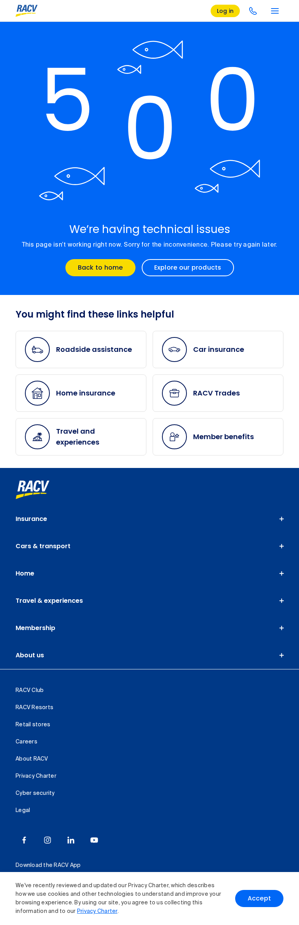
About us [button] (30, 655)
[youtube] (94, 840)
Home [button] (25, 573)
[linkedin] (70, 840)
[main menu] (274, 10)
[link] (41, 489)
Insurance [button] (31, 518)
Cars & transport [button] (43, 546)
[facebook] (24, 840)
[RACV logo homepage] (27, 11)
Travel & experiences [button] (49, 600)
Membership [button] (35, 627)
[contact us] (253, 10)
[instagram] (47, 840)
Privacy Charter (97, 911)
